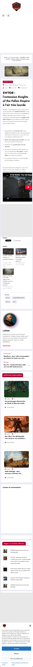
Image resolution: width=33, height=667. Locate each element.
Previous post (7, 353)
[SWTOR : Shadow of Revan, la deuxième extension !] (8, 251)
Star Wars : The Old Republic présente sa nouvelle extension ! (21, 258)
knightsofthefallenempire (13, 85)
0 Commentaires (23, 88)
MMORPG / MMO (8, 81)
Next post (6, 362)
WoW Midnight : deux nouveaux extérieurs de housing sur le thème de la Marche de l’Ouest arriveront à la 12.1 (15, 472)
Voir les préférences (16, 659)
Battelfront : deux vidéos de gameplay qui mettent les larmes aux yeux (16, 357)
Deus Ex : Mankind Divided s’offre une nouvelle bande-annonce (15, 366)
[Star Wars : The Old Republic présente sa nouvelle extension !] (21, 251)
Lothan (6, 88)
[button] (30, 626)
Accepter (16, 649)
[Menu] (3, 16)
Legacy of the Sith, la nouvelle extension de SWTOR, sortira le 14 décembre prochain (8, 280)
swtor (25, 85)
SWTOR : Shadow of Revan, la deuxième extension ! (8, 258)
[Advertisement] (16, 35)
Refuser (16, 654)
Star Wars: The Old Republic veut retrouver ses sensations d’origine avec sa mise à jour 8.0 (14, 437)
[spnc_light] (8, 15)
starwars (21, 85)
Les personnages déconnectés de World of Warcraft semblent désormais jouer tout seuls (15, 402)
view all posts (6, 345)
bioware (6, 85)
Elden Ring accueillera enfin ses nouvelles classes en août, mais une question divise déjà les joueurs (20, 570)
